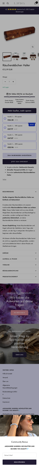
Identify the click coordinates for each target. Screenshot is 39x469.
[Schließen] (35, 418)
